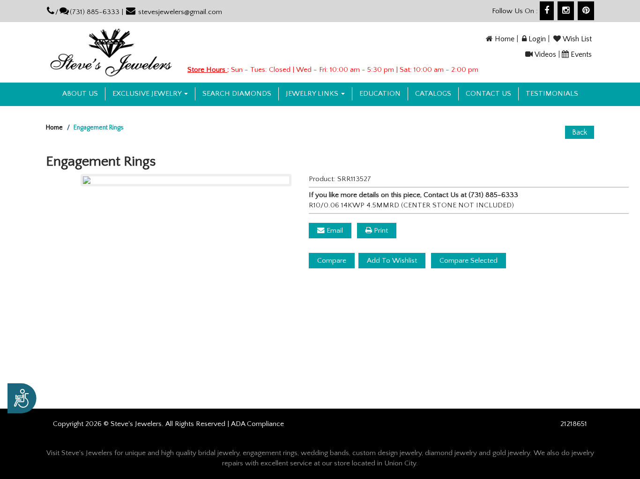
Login (537, 39)
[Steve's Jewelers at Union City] (111, 52)
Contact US (488, 94)
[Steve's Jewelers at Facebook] (547, 10)
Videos (545, 54)
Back (579, 132)
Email (334, 231)
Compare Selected (468, 261)
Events (581, 54)
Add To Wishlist (392, 261)
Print (380, 231)
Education (380, 94)
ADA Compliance (257, 424)
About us (80, 94)
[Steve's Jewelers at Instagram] (566, 10)
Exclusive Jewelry (147, 94)
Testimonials (552, 94)
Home (504, 39)
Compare (331, 261)
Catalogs (433, 94)
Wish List (577, 39)
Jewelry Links (313, 94)
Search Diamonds (236, 94)
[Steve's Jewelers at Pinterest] (586, 10)
